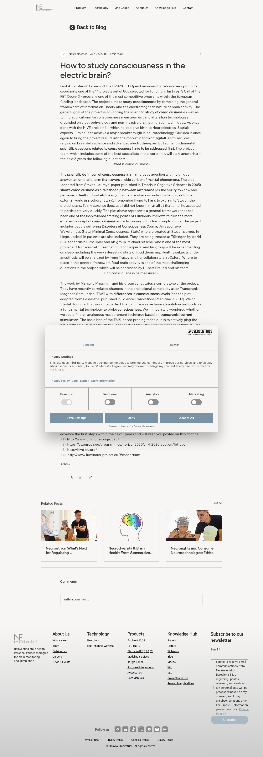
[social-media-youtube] (149, 729)
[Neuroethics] (69, 525)
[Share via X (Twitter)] (71, 477)
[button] (80, 7)
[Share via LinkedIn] (81, 477)
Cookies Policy (140, 739)
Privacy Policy (114, 739)
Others (65, 464)
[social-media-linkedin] (125, 729)
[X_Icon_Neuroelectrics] (141, 729)
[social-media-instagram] (118, 729)
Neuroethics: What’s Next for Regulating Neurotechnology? (66, 550)
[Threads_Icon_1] (165, 729)
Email (215, 649)
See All (218, 502)
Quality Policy (165, 739)
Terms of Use (91, 739)
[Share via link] (90, 477)
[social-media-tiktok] (133, 729)
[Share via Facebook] (62, 477)
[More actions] (200, 54)
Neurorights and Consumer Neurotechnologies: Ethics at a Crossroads (193, 550)
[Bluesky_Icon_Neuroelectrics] (157, 729)
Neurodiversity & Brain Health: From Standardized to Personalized (130, 550)
